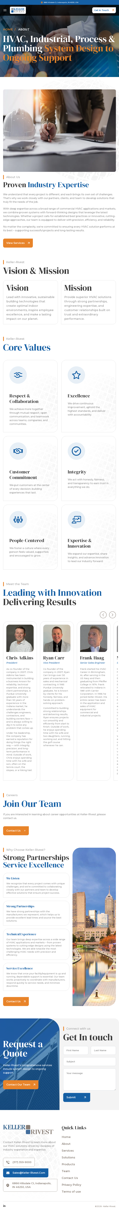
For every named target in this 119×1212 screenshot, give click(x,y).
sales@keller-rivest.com (29, 1172)
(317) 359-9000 (22, 1162)
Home (8, 29)
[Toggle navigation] (5, 10)
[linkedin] (4, 1206)
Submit (71, 1097)
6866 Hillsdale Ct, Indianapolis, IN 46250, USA (61, 2)
